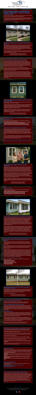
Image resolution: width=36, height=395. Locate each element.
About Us (23, 6)
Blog (27, 6)
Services (13, 6)
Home (9, 6)
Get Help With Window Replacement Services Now (18, 233)
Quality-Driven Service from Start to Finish (10, 20)
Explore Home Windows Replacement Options (18, 54)
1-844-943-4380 (26, 19)
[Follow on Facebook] (16, 392)
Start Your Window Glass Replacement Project (18, 113)
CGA (17, 386)
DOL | (19, 386)
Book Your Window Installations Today (18, 182)
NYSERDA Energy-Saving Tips (8, 366)
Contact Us (18, 6)
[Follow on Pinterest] (19, 392)
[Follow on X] (18, 392)
